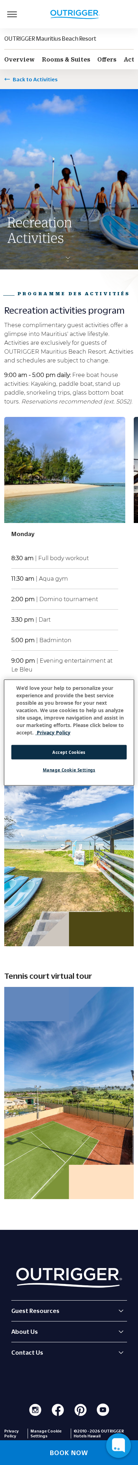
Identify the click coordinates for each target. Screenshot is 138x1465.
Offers (106, 59)
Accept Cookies (69, 752)
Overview (19, 59)
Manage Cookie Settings (69, 770)
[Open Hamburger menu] (12, 14)
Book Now (69, 1452)
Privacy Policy (11, 1433)
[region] (69, 732)
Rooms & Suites (66, 59)
